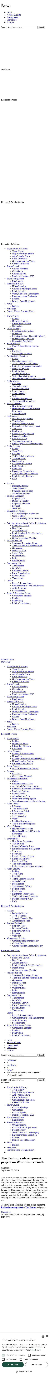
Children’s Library (20, 570)
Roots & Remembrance (22, 583)
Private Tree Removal (21, 323)
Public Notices (18, 371)
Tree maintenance (20, 386)
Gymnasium (17, 548)
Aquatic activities (19, 530)
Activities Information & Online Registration (26, 523)
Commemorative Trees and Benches (28, 585)
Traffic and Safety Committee (25, 473)
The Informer (18, 565)
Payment (16, 506)
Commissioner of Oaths (22, 361)
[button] (25, 1371)
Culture (10, 580)
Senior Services (13, 343)
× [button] (47, 1336)
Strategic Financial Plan (22, 491)
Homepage (11, 1060)
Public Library (18, 575)
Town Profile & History (17, 248)
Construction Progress (22, 596)
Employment (12, 17)
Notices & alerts (14, 15)
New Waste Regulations (22, 418)
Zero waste (17, 428)
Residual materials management (26, 426)
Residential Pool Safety (22, 341)
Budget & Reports (20, 486)
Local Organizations (21, 573)
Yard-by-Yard (18, 421)
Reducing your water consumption (27, 443)
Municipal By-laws (15, 284)
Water (14, 396)
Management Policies (16, 511)
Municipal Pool (19, 550)
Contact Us (12, 20)
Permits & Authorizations (23, 331)
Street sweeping (19, 393)
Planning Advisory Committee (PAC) (28, 336)
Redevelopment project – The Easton (18, 1207)
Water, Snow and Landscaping (25, 294)
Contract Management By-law (25, 513)
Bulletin (15, 306)
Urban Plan (17, 333)
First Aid (16, 453)
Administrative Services (17, 356)
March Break (18, 535)
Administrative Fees (21, 373)
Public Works (12, 381)
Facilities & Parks (14, 540)
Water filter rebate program (24, 376)
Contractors (17, 326)
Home (9, 12)
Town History (18, 251)
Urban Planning (19, 286)
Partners (10, 348)
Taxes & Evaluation (15, 496)
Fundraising (17, 601)
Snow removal (18, 391)
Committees (17, 271)
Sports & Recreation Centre (19, 593)
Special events (18, 590)
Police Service (18, 466)
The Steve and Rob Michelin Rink (27, 545)
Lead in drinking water (22, 398)
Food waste (17, 431)
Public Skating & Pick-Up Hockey (27, 533)
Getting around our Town (23, 261)
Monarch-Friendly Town (23, 423)
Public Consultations (21, 603)
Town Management (15, 279)
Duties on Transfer (20, 501)
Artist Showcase (19, 588)
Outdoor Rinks (18, 555)
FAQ (14, 478)
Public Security (19, 291)
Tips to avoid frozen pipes (23, 401)
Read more (36, 1350)
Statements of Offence (22, 463)
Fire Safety (17, 468)
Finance (15, 299)
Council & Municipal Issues (24, 289)
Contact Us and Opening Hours (20, 311)
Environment (12, 416)
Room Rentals (18, 560)
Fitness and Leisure (20, 525)
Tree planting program (22, 441)
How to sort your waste (22, 406)
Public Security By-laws (22, 476)
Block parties (18, 461)
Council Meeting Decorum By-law (27, 518)
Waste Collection (14, 403)
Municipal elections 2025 (23, 276)
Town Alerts (17, 451)
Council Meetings (20, 268)
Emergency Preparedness (23, 471)
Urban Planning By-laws (23, 338)
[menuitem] (10, 22)
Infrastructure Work (20, 388)
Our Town (11, 1065)
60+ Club (16, 568)
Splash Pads (17, 553)
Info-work (16, 383)
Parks (14, 558)
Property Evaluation (21, 503)
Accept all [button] (13, 1364)
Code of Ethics (18, 516)
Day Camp (17, 528)
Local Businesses (19, 258)
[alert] (25, 1354)
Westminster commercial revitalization (28, 378)
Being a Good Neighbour (23, 301)
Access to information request (25, 363)
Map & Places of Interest (23, 253)
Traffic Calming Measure (23, 456)
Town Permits (13, 316)
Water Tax (16, 508)
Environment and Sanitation (24, 296)
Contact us (5, 1212)
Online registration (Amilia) (24, 538)
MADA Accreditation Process (25, 346)
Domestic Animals (20, 321)
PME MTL (17, 351)
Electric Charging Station (23, 433)
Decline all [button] (36, 1364)
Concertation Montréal (22, 353)
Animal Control (19, 458)
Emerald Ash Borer (20, 436)
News (9, 304)
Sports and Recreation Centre (25, 543)
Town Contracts (19, 488)
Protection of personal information (27, 366)
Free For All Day (19, 438)
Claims (15, 358)
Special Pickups (19, 413)
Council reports (19, 274)
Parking (15, 318)
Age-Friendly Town (21, 256)
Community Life (14, 563)
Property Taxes (18, 498)
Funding (16, 598)
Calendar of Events (20, 263)
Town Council (13, 266)
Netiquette (11, 309)
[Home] (25, 151)
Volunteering (17, 578)
